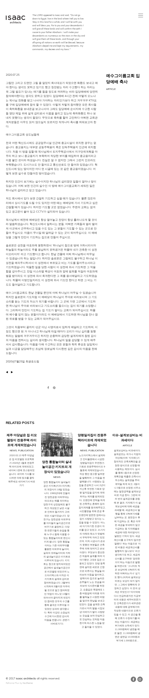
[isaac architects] (15, 20)
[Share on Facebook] (48, 388)
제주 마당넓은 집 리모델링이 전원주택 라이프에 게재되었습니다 (22, 440)
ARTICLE (111, 89)
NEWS (13, 450)
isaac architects (26, 678)
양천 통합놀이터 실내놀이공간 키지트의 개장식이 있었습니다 (57, 467)
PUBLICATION (26, 450)
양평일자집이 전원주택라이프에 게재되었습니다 (92, 440)
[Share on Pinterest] (54, 388)
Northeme (28, 683)
